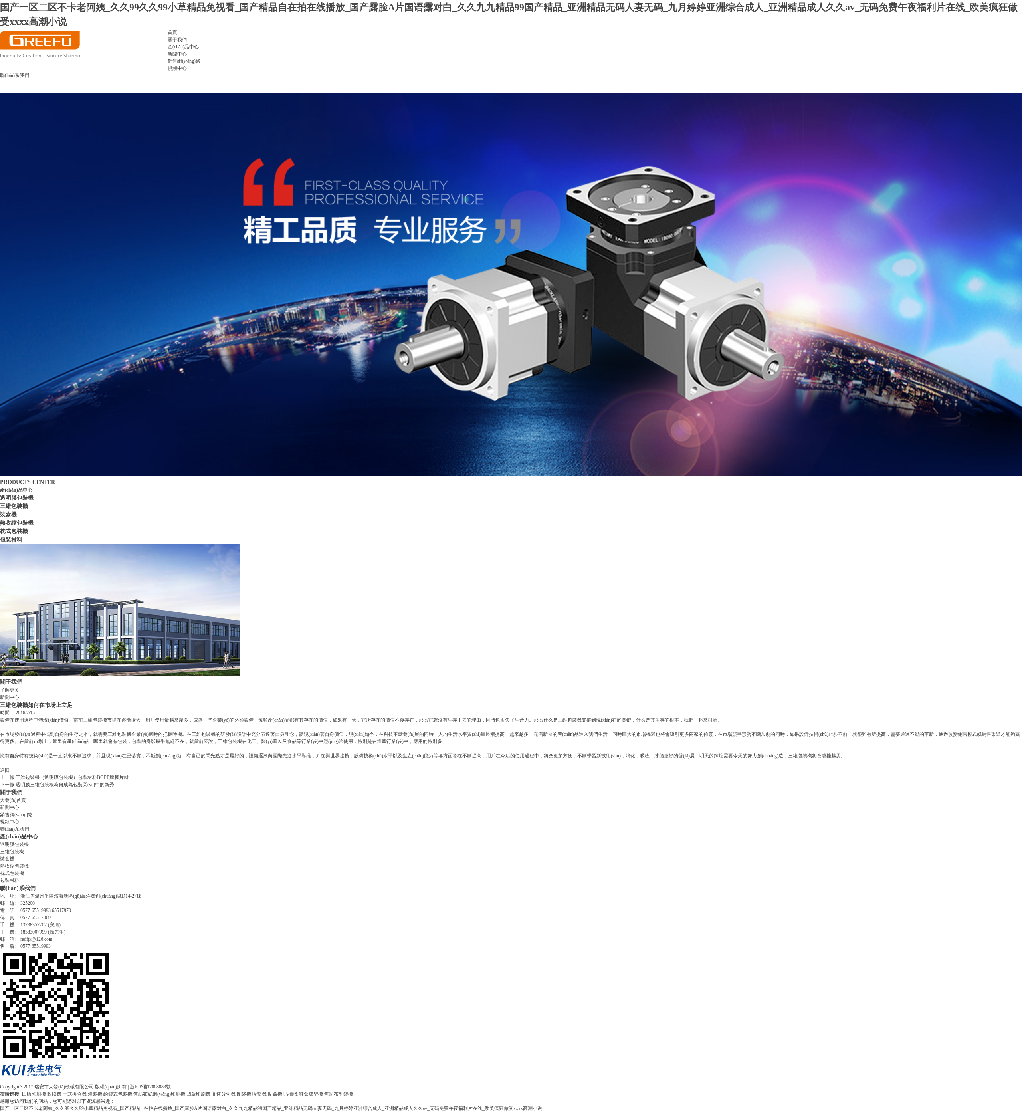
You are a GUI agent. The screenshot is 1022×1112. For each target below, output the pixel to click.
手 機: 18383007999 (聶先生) (32, 932)
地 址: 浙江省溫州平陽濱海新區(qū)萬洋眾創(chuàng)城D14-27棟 (70, 896)
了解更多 (9, 690)
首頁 (172, 32)
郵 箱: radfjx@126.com (26, 939)
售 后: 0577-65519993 (25, 946)
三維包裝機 (14, 506)
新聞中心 (177, 54)
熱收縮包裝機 (17, 522)
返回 (5, 770)
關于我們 (177, 39)
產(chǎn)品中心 (183, 47)
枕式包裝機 (14, 531)
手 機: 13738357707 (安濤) (30, 925)
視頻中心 (177, 68)
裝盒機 (8, 514)
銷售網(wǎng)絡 (184, 61)
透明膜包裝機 (17, 497)
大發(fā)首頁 (13, 800)
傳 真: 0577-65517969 (25, 917)
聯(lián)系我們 (14, 75)
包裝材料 (11, 539)
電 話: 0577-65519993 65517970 (35, 910)
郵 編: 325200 (17, 903)
